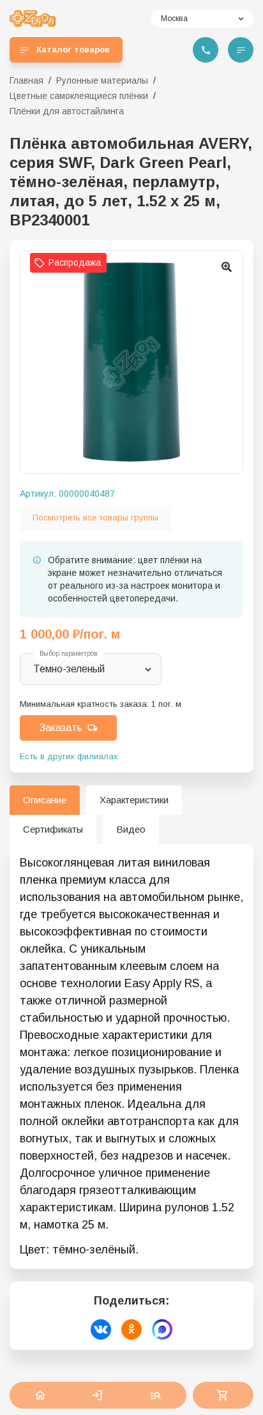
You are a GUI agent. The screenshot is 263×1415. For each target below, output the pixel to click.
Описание (44, 799)
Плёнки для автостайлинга (67, 111)
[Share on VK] (101, 1329)
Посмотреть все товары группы (95, 517)
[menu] (240, 50)
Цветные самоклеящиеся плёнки (79, 96)
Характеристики (134, 799)
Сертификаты (53, 829)
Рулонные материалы (102, 80)
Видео (131, 829)
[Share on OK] (131, 1329)
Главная (26, 80)
